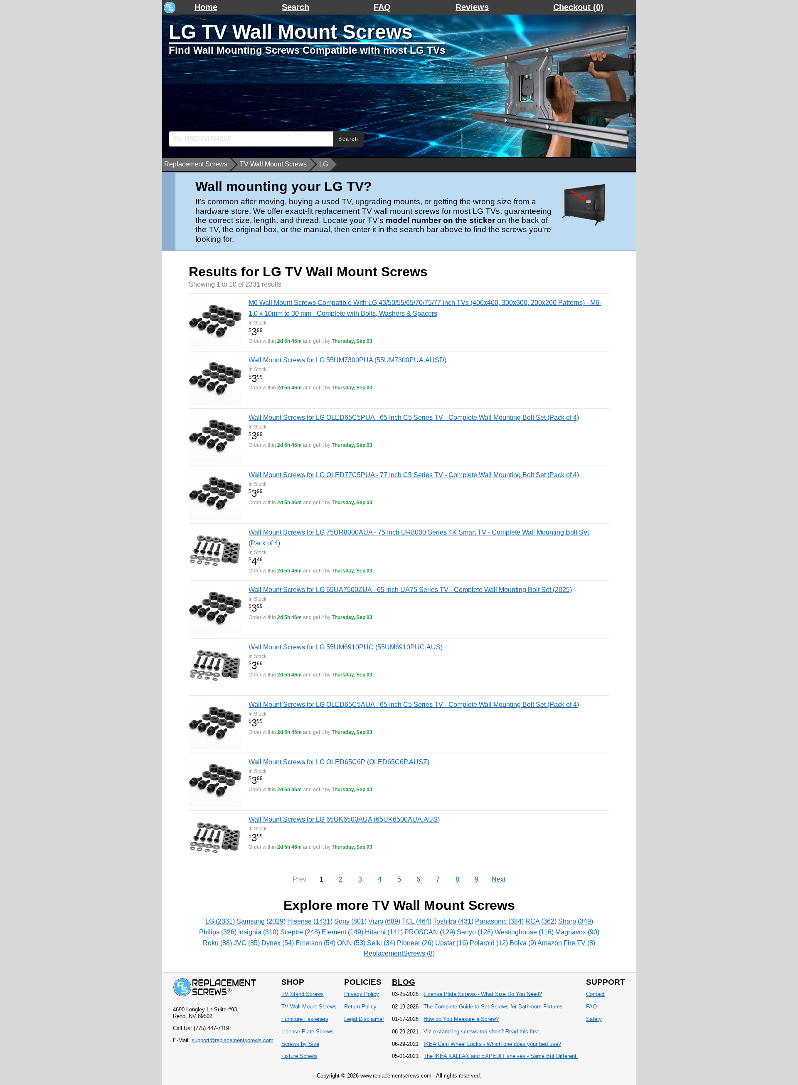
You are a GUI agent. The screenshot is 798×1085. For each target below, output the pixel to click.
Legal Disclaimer (364, 1019)
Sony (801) (350, 921)
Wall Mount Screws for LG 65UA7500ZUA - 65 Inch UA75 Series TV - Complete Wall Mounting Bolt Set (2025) (410, 589)
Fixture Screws (299, 1056)
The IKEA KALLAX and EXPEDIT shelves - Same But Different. (501, 1056)
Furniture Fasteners (304, 1019)
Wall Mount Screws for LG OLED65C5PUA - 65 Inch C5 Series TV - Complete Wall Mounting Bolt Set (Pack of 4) (414, 417)
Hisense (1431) (309, 921)
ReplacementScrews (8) (399, 953)
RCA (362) (541, 921)
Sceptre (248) (300, 932)
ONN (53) (351, 942)
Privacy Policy (361, 994)
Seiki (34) (381, 942)
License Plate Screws (307, 1031)
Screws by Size (300, 1044)
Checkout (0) (578, 7)
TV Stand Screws (302, 994)
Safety (594, 1019)
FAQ (382, 7)
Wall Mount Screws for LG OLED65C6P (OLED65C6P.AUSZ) (339, 761)
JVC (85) (247, 942)
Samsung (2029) (261, 921)
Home (206, 7)
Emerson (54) (315, 942)
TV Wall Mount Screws (273, 164)
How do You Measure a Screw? (461, 1019)
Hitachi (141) (384, 932)
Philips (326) (217, 932)
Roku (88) (217, 942)
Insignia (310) (258, 932)
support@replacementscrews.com (232, 1040)
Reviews (472, 7)
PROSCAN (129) (429, 932)
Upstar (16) (451, 942)
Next (498, 879)
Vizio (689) (384, 921)
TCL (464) (416, 921)
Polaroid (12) (489, 942)
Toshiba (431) (453, 921)
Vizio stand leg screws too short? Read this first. (482, 1031)
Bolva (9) (523, 942)
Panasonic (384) (499, 921)
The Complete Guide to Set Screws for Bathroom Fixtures (493, 1006)
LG (323, 164)
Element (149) (342, 932)
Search (295, 7)
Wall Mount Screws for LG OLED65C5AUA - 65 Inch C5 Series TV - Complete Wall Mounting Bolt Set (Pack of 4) (414, 704)
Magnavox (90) (577, 932)
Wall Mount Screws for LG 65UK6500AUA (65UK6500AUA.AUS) (344, 819)
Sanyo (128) (475, 932)
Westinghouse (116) (524, 932)
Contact (595, 994)
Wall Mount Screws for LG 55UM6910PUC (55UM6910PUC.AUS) (346, 647)
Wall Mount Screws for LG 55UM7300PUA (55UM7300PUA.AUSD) (347, 360)
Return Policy (360, 1006)
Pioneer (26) (415, 942)
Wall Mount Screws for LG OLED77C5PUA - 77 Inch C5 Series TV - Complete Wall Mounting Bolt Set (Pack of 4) (414, 474)
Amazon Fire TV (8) (566, 942)
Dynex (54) (277, 942)
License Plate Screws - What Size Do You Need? (483, 994)
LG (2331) (220, 921)
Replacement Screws (195, 164)
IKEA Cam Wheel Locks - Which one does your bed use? (492, 1044)
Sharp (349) (575, 921)
